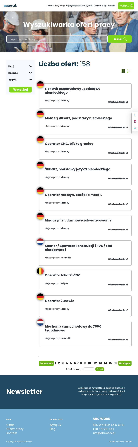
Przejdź (100, 369)
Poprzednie (46, 363)
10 (89, 363)
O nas (49, 5)
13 (100, 363)
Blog (104, 5)
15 (110, 363)
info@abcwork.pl (104, 433)
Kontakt (111, 5)
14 (105, 363)
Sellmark (128, 441)
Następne (124, 363)
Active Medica (26, 441)
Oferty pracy (59, 5)
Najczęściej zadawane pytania (79, 5)
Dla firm (97, 5)
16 (115, 363)
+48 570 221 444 (103, 429)
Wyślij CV (55, 425)
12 (95, 363)
